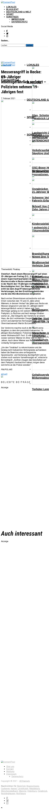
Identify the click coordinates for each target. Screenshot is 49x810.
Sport (10, 14)
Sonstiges (12, 17)
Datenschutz (19, 22)
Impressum (17, 19)
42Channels (24, 781)
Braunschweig (32, 786)
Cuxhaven (5, 788)
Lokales (11, 7)
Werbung (10, 771)
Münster (22, 791)
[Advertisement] (20, 457)
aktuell (4, 374)
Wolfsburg (21, 793)
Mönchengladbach (9, 791)
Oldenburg (32, 791)
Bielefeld (21, 786)
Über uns (10, 766)
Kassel (14, 788)
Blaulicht (12, 9)
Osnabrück (42, 791)
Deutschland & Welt (18, 12)
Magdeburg (34, 788)
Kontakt (10, 769)
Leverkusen (23, 788)
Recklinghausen (8, 793)
